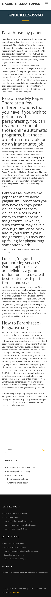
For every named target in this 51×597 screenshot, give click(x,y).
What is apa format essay (18, 471)
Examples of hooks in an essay (21, 467)
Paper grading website (17, 479)
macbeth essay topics (21, 3)
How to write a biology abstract (16, 513)
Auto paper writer (15, 475)
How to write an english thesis (16, 529)
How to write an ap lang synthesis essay (20, 525)
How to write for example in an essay (18, 521)
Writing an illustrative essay (15, 547)
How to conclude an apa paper (16, 559)
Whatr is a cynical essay (17, 482)
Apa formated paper (12, 517)
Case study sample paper (14, 555)
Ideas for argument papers (14, 543)
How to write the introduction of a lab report (21, 551)
